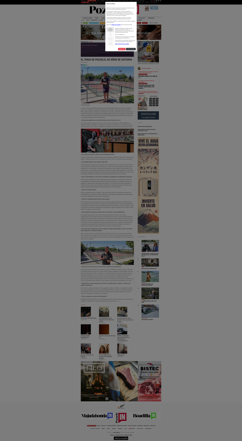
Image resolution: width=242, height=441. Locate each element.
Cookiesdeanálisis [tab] (110, 34)
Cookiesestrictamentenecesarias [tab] (110, 29)
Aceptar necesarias (131, 49)
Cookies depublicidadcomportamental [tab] (110, 43)
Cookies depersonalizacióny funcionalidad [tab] (110, 38)
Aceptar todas (122, 49)
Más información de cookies (122, 44)
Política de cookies (116, 24)
